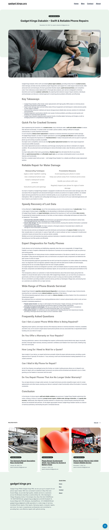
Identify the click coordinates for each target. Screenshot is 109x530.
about (62, 273)
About (98, 4)
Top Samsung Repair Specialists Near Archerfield (22, 462)
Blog (83, 4)
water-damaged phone (78, 197)
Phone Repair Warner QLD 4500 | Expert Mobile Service (85, 462)
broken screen (62, 148)
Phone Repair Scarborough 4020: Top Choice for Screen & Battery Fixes (54, 463)
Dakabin (32, 84)
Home (76, 4)
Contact (90, 4)
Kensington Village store (68, 279)
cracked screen (47, 127)
